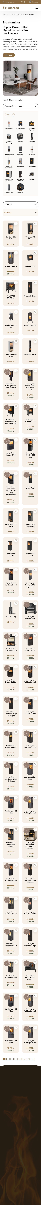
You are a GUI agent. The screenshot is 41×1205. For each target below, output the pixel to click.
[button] (16, 223)
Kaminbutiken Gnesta (12, 1127)
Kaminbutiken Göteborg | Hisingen (17, 1132)
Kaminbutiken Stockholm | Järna (17, 1147)
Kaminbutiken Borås (11, 1121)
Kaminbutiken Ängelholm (13, 1152)
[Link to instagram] (10, 1190)
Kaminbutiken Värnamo (13, 1150)
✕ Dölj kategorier (9, 114)
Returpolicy (8, 1182)
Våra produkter (8, 14)
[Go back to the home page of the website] (11, 7)
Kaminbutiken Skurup (12, 1145)
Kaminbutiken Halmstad (13, 1134)
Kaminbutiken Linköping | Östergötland (19, 1142)
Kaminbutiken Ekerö (11, 1124)
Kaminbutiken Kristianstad (14, 1140)
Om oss (6, 1170)
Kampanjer (7, 1164)
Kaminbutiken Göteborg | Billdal (16, 1129)
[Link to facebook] (4, 1190)
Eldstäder (19, 14)
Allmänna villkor (9, 1179)
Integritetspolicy (10, 1184)
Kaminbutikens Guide (12, 1167)
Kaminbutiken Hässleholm (14, 1137)
